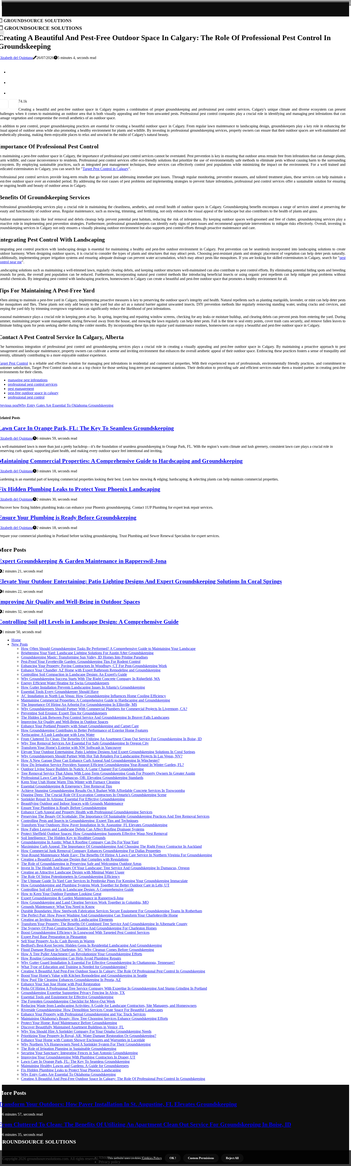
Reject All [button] (232, 1158)
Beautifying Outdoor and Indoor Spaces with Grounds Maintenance (72, 803)
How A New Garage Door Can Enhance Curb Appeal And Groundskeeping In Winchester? (90, 760)
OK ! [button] (173, 1158)
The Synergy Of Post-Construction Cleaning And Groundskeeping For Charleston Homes (89, 928)
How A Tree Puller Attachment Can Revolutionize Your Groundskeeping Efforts (81, 954)
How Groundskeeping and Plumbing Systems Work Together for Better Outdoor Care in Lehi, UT (95, 885)
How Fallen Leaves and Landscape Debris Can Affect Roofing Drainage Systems (82, 829)
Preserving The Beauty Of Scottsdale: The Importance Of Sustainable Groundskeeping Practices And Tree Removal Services (115, 816)
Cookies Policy (151, 1158)
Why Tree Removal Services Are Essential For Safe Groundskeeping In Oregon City (85, 743)
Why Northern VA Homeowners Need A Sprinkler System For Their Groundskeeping (86, 1044)
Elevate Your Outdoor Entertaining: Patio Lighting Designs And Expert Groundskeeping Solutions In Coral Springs (108, 752)
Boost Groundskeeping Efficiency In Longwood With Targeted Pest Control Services (85, 932)
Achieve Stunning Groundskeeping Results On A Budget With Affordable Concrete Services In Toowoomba (103, 790)
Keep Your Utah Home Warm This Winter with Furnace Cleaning (70, 782)
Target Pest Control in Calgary (105, 169)
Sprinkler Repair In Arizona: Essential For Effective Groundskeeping (73, 799)
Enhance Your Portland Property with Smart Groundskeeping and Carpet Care (80, 726)
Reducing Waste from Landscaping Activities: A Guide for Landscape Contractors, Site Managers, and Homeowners (109, 1006)
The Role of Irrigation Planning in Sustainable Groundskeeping (68, 1049)
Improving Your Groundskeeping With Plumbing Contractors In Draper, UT (78, 1057)
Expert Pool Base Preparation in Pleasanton (53, 937)
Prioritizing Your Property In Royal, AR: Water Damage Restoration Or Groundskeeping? (88, 1036)
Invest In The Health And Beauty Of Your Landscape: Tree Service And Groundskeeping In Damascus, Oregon (105, 868)
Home (16, 640)
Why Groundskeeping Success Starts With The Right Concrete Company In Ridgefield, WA (90, 679)
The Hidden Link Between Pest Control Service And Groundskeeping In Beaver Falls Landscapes (95, 717)
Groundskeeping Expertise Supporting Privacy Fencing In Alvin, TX (73, 993)
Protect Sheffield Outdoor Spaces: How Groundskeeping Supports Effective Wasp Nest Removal (94, 833)
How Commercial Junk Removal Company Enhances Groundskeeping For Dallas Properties (91, 851)
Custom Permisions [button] (201, 1158)
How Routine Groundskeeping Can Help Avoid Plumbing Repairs (71, 958)
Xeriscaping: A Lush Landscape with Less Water (58, 735)
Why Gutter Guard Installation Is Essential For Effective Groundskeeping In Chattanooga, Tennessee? (98, 963)
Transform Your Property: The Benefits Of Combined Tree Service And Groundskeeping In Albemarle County (104, 924)
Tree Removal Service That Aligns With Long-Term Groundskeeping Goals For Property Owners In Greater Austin (108, 773)
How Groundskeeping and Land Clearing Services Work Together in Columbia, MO (85, 902)
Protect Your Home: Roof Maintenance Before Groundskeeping (69, 1023)
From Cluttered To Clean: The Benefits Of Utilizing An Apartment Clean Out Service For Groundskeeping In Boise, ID (111, 739)
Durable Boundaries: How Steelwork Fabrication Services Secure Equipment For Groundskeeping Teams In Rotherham (111, 911)
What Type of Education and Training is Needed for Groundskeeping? (74, 967)
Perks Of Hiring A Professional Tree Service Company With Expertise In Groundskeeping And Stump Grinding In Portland (114, 988)
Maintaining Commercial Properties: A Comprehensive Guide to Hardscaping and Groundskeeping (95, 700)
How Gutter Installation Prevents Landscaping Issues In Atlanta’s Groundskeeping (83, 687)
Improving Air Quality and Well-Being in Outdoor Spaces (64, 722)
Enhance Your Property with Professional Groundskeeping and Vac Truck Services (83, 1014)
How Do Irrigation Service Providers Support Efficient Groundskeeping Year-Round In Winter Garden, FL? (102, 765)
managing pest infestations (28, 380)
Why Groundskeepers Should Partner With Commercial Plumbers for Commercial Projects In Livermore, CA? (104, 709)
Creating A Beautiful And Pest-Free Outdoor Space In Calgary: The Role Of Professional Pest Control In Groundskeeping (113, 971)
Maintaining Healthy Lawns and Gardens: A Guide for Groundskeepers (75, 1066)
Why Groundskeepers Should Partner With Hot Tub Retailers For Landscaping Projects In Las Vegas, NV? (101, 756)
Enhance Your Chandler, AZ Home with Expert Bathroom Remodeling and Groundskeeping (90, 670)
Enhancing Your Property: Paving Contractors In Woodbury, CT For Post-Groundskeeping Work (94, 666)
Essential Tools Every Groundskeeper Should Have (60, 692)
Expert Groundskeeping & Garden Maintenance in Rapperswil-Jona (72, 898)
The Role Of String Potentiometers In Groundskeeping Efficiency (70, 876)
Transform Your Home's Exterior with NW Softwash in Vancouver (71, 747)
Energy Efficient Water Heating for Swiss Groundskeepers (65, 683)
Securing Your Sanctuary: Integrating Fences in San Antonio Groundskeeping (79, 1053)
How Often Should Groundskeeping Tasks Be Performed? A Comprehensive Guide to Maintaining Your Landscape (108, 649)
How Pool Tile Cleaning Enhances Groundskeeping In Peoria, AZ (71, 980)
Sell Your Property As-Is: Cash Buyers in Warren (58, 941)
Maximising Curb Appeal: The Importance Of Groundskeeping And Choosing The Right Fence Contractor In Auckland (111, 846)
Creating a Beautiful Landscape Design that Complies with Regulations (74, 859)
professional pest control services (32, 384)
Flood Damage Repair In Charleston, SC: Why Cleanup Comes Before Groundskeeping (87, 950)
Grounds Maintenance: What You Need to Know (58, 907)
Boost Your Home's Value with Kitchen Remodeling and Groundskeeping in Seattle (84, 975)
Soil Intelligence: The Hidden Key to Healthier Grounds (63, 838)
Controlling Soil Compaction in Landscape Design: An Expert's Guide (74, 674)
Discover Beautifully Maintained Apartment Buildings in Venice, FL (72, 1027)
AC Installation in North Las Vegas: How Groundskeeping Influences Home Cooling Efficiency (93, 696)
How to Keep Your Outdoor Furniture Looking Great (61, 894)
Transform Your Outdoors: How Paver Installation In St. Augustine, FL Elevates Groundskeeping (94, 825)
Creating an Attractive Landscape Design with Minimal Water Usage (72, 872)
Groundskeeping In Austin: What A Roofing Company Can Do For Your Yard (79, 842)
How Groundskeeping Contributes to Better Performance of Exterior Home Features (84, 730)
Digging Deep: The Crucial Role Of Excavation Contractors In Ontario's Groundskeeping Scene (93, 795)
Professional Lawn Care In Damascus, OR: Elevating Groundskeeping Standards (82, 778)
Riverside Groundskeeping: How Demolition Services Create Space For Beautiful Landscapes (92, 1010)
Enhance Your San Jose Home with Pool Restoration (60, 984)
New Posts (19, 644)
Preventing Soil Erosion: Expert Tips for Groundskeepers (64, 713)
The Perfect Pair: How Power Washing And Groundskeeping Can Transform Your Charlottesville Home (99, 915)
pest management (21, 389)
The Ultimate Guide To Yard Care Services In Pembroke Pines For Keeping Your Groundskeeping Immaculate (104, 881)
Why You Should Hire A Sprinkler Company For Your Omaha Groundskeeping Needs (86, 1031)
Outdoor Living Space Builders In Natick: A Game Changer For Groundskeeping (82, 769)
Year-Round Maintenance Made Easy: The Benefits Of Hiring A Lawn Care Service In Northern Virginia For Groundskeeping (116, 855)
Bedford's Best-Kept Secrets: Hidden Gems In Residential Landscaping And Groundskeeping (91, 945)
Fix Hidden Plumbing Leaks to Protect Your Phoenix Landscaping (71, 1070)
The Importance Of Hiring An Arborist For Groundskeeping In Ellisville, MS (79, 704)
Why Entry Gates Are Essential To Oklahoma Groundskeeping (68, 1074)
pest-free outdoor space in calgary (33, 393)
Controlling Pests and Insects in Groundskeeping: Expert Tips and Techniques (79, 821)
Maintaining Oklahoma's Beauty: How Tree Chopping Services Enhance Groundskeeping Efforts (94, 1018)
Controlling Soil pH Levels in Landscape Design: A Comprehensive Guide (77, 889)
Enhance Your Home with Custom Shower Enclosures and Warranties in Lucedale (83, 1040)
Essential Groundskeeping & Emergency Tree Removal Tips (66, 786)
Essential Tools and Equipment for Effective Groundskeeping (67, 997)
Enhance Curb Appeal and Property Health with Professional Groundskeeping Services (86, 812)
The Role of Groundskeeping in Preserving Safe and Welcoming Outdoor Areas (81, 864)
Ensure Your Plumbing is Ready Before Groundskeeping (63, 808)
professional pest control (26, 397)
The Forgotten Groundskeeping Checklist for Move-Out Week (68, 1001)
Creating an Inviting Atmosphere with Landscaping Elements (67, 920)
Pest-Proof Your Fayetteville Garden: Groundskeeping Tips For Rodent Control (80, 661)
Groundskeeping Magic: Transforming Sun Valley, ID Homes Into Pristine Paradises (84, 657)
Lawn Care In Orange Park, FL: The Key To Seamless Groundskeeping (75, 1061)
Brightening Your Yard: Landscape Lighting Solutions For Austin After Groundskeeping (87, 653)
